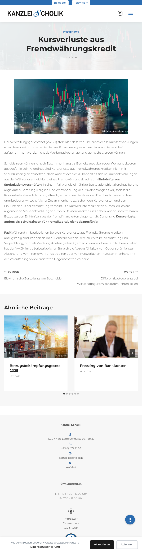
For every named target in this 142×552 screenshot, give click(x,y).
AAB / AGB (71, 528)
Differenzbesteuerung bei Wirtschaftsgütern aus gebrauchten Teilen (107, 278)
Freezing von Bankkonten (103, 366)
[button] (130, 519)
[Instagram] (120, 13)
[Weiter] (132, 353)
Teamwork (81, 2)
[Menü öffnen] (130, 13)
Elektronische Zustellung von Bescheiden (33, 275)
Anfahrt (71, 467)
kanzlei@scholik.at (71, 457)
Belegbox (60, 2)
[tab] (64, 394)
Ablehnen (127, 544)
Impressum (71, 518)
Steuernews (71, 32)
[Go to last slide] (9, 353)
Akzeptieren (102, 544)
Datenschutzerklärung (45, 546)
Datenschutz (71, 523)
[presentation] (36, 336)
